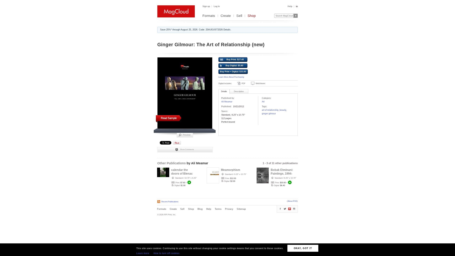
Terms (218, 209)
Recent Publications (169, 202)
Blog (200, 209)
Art (263, 101)
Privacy (229, 209)
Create (226, 16)
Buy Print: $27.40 (235, 59)
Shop (252, 16)
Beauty (283, 110)
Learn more (142, 253)
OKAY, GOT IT (303, 248)
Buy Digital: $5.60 (234, 65)
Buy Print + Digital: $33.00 (233, 71)
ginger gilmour (269, 113)
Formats (208, 16)
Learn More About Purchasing (231, 77)
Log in (217, 6)
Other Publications (171, 163)
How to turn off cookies (167, 253)
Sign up (206, 6)
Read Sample (169, 117)
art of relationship (270, 110)
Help (290, 6)
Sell (239, 16)
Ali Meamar (226, 101)
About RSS (292, 201)
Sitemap (241, 209)
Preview (187, 135)
